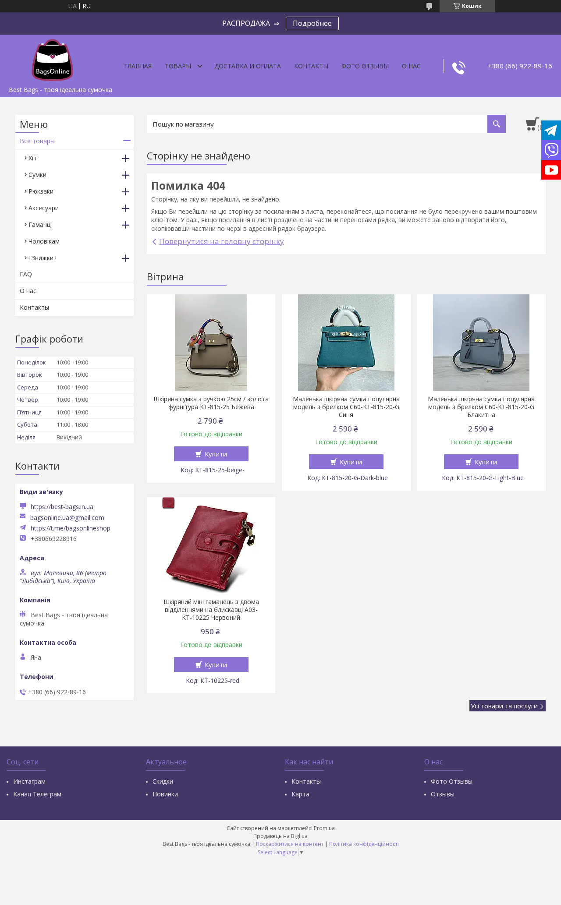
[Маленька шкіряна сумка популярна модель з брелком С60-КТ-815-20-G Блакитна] (481, 342)
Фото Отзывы (365, 66)
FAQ (26, 274)
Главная (138, 66)
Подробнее (312, 23)
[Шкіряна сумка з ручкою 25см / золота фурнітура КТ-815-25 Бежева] (211, 342)
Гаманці (40, 224)
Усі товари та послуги (504, 705)
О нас (411, 66)
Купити (216, 453)
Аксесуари (43, 208)
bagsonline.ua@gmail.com (67, 518)
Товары (178, 66)
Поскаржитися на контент (289, 844)
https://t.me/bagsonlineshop (70, 528)
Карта (300, 794)
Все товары (37, 141)
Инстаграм (29, 781)
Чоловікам (44, 241)
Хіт (32, 158)
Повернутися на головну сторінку (221, 241)
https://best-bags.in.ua (62, 506)
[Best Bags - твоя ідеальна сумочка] (52, 58)
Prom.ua (324, 828)
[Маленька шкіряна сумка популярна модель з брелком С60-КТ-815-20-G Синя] (346, 342)
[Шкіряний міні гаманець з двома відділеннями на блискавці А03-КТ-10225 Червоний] (211, 545)
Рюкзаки (40, 191)
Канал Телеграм (37, 794)
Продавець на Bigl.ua (280, 836)
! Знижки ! (42, 258)
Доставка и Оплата (247, 66)
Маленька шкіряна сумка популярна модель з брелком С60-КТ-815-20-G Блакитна (481, 407)
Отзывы (442, 794)
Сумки (37, 174)
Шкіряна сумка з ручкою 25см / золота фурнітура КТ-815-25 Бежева (211, 403)
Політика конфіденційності (364, 844)
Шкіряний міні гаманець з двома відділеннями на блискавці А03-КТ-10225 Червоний (211, 610)
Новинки (165, 794)
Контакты (311, 66)
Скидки (163, 781)
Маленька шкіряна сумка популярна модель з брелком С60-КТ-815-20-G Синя (346, 407)
